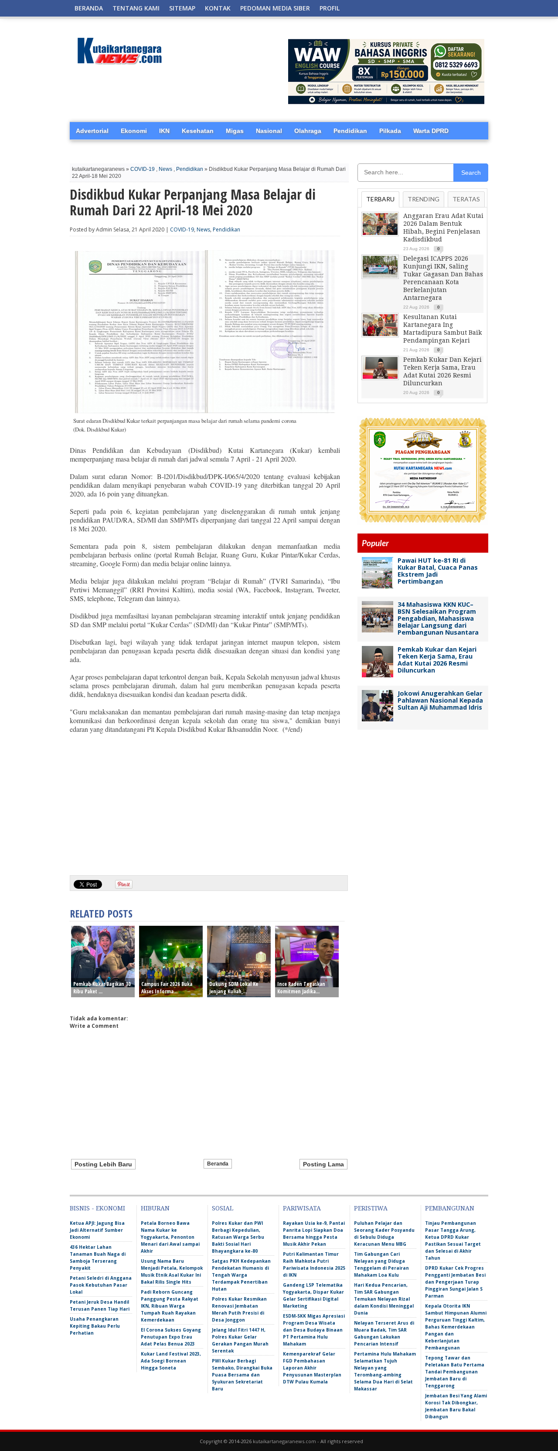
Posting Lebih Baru (103, 1164)
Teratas (466, 199)
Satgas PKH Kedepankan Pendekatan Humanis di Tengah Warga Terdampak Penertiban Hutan (241, 1275)
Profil (330, 8)
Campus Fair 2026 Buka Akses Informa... (166, 987)
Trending (423, 199)
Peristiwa (371, 1208)
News (165, 169)
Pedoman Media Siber (275, 8)
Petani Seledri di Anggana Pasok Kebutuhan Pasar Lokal (101, 1285)
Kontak (218, 8)
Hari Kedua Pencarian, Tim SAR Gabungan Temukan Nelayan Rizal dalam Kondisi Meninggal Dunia (384, 1299)
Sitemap (182, 8)
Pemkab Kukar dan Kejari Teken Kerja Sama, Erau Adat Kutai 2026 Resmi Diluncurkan (437, 659)
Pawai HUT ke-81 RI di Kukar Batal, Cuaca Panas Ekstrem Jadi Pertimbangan (438, 570)
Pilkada (390, 130)
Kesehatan (198, 130)
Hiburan (155, 1208)
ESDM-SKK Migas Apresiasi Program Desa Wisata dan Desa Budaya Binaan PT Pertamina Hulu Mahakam (314, 1330)
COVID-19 (142, 169)
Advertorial (92, 130)
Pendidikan (350, 130)
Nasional (269, 130)
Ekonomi (134, 130)
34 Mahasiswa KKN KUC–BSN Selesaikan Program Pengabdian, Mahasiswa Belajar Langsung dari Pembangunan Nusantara (438, 618)
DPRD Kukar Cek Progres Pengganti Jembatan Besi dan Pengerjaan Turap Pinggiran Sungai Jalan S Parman (455, 1282)
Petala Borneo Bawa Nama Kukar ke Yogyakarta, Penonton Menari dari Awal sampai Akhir (170, 1237)
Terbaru (380, 199)
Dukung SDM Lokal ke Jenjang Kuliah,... (233, 987)
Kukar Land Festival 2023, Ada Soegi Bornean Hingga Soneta (171, 1361)
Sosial (222, 1208)
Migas (235, 130)
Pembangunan (449, 1208)
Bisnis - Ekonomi (97, 1208)
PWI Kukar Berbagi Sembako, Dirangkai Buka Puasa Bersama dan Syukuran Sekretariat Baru (242, 1375)
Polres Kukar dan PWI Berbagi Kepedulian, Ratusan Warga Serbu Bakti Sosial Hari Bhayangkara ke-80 (238, 1237)
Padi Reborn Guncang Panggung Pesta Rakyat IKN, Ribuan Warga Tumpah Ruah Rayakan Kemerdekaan (169, 1306)
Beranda (89, 8)
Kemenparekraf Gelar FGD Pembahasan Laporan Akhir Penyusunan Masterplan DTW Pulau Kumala (312, 1368)
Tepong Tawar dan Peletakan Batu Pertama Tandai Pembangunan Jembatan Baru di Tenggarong (454, 1372)
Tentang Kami (136, 8)
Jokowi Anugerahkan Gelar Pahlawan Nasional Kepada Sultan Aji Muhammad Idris (440, 700)
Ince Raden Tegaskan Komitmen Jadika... (301, 987)
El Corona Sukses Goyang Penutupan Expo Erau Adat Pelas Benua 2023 (171, 1337)
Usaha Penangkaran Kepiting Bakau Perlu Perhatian (95, 1326)
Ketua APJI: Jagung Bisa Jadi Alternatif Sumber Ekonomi (97, 1230)
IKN (164, 130)
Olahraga (307, 130)
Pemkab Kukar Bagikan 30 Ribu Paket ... (102, 987)
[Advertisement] (205, 801)
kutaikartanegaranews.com (284, 1441)
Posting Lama (323, 1164)
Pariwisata (302, 1208)
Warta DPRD (431, 130)
